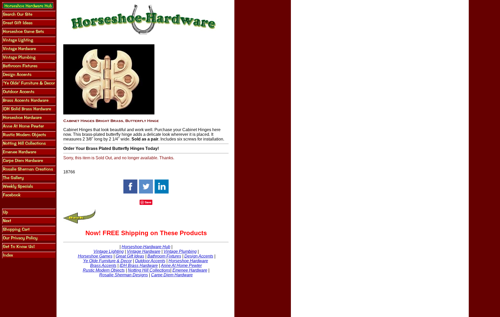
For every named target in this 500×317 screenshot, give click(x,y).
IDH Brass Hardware (139, 265)
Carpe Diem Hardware (172, 275)
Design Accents (198, 256)
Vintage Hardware (143, 251)
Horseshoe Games (95, 256)
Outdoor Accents (150, 261)
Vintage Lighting (108, 251)
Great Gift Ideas (130, 256)
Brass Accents (103, 265)
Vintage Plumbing (180, 251)
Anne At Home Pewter (181, 265)
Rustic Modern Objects (104, 270)
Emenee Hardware (189, 270)
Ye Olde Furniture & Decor (107, 261)
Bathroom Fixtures (164, 256)
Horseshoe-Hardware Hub (146, 247)
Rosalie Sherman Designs (123, 275)
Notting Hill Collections (149, 270)
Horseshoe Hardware (188, 261)
